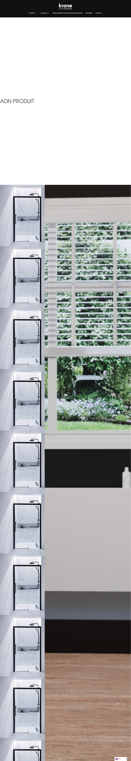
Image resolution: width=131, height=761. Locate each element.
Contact (98, 13)
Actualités (89, 13)
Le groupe (43, 13)
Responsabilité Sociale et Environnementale (67, 13)
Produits (32, 13)
